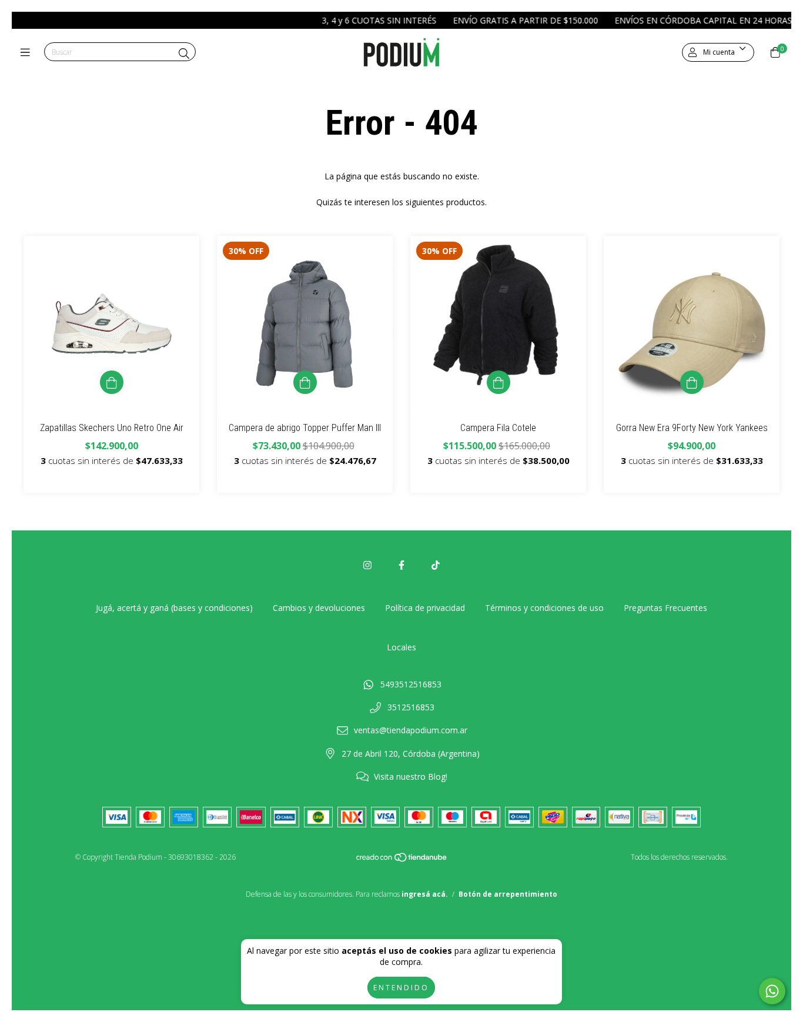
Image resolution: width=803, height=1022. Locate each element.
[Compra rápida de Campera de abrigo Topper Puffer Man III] (305, 382)
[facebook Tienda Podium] (401, 565)
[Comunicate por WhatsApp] (772, 991)
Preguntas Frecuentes (665, 607)
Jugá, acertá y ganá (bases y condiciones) (174, 607)
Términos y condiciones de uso (544, 607)
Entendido (401, 988)
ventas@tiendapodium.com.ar (410, 730)
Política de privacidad (425, 607)
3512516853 (410, 707)
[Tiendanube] (402, 860)
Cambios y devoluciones (319, 607)
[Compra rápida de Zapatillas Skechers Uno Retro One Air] (111, 382)
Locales (401, 647)
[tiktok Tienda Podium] (435, 565)
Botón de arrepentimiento (508, 894)
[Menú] (28, 52)
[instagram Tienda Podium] (367, 565)
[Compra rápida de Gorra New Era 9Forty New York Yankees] (692, 382)
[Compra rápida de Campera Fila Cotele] (498, 382)
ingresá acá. (425, 894)
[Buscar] (184, 53)
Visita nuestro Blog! (410, 776)
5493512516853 (410, 684)
